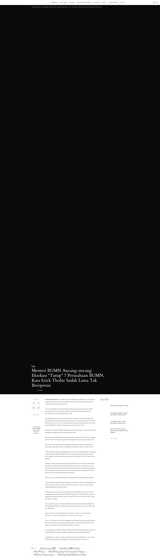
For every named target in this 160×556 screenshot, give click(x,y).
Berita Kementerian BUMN (48, 548)
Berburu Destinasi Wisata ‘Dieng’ (119, 405)
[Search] (157, 2)
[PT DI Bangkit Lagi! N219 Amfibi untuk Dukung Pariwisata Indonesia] (36, 421)
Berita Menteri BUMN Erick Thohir (70, 548)
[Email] (39, 408)
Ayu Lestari (39, 390)
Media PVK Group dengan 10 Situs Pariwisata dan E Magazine (67, 551)
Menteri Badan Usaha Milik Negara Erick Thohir (72, 554)
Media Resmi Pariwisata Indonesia (44, 554)
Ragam (33, 366)
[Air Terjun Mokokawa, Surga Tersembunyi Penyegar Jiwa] (104, 422)
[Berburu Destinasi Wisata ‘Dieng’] (104, 406)
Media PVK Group (39, 551)
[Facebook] (34, 403)
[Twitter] (39, 403)
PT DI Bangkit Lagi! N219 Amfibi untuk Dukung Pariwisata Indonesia (36, 430)
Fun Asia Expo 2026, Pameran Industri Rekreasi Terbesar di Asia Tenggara (119, 430)
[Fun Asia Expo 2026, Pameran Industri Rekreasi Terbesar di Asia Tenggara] (104, 431)
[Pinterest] (34, 408)
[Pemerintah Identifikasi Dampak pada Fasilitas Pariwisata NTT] (104, 414)
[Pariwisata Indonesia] (12, 2)
